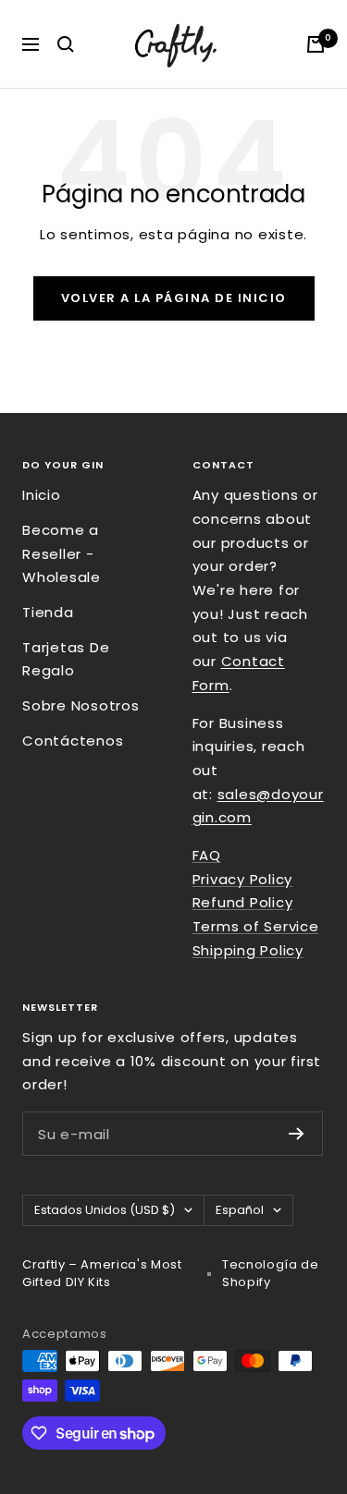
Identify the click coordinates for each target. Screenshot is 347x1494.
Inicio (41, 494)
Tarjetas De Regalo (65, 659)
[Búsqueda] (65, 44)
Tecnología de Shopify (270, 1274)
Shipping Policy (248, 950)
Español (240, 1210)
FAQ (206, 855)
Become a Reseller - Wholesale (61, 553)
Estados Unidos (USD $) (104, 1210)
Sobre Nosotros (81, 705)
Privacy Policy (242, 879)
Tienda (48, 612)
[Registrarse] (296, 1133)
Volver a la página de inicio (174, 298)
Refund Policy (242, 902)
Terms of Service (255, 926)
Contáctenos (72, 740)
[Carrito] (315, 44)
